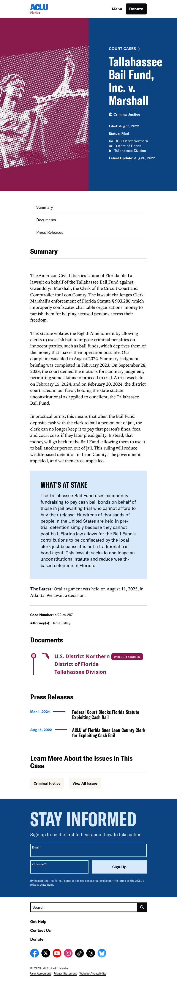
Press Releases (49, 232)
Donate (136, 8)
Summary (44, 207)
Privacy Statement (65, 973)
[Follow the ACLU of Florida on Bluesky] (102, 954)
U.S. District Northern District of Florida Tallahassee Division (82, 664)
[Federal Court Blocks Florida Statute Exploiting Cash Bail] (88, 715)
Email (36, 847)
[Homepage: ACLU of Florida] (45, 9)
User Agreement (40, 973)
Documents (46, 219)
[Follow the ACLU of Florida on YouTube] (57, 954)
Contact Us (40, 930)
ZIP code (39, 864)
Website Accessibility (92, 973)
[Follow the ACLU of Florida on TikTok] (79, 954)
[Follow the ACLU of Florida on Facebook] (34, 954)
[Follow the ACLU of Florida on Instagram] (68, 954)
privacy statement (41, 884)
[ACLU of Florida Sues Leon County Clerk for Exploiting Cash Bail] (88, 733)
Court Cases (122, 48)
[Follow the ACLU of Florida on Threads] (90, 954)
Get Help (38, 921)
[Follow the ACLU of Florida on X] (45, 954)
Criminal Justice (127, 114)
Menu (117, 8)
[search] (142, 907)
